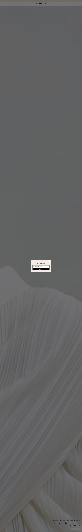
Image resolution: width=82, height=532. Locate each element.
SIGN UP (41, 269)
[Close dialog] (49, 261)
